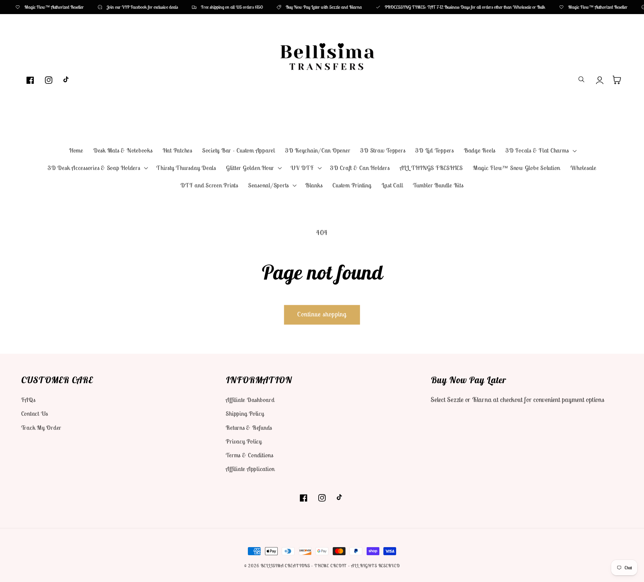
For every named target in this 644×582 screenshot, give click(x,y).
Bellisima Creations (285, 566)
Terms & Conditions (249, 455)
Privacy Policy (244, 441)
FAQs (28, 400)
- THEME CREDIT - (331, 566)
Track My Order (41, 427)
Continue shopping (321, 314)
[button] (540, 150)
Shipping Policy (245, 413)
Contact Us (34, 413)
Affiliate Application (250, 469)
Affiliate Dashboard (250, 400)
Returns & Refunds (249, 427)
